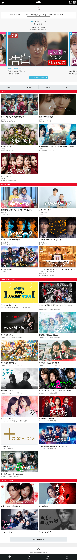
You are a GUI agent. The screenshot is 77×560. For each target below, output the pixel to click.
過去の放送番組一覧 (38, 539)
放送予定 (29, 87)
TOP (9, 558)
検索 (29, 558)
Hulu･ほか (48, 87)
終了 (67, 87)
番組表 (67, 558)
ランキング (48, 558)
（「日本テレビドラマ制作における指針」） (38, 16)
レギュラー (9, 87)
